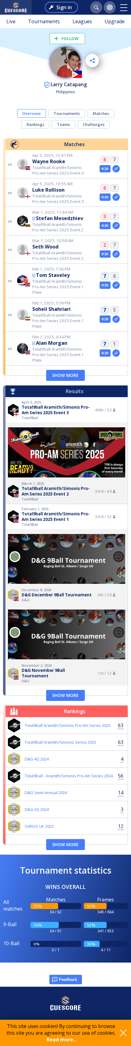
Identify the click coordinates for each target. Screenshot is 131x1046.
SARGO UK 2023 (39, 826)
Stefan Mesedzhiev (59, 218)
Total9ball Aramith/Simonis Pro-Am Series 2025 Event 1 (56, 516)
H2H (104, 169)
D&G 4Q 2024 (37, 759)
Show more (65, 375)
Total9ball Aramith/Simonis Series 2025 (60, 742)
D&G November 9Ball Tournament (43, 673)
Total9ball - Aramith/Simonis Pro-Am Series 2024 (69, 776)
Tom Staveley (53, 275)
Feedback (68, 979)
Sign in (64, 7)
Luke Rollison (48, 189)
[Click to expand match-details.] (116, 168)
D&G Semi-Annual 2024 (46, 792)
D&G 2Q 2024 (37, 809)
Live (11, 21)
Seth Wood (45, 246)
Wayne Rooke (48, 161)
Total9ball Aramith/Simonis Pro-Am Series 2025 (68, 725)
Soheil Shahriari (51, 309)
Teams (63, 124)
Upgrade (114, 21)
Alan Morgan (51, 343)
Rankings (35, 124)
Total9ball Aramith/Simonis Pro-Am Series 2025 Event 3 (56, 409)
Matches (101, 113)
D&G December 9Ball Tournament (57, 595)
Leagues (82, 21)
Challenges (93, 124)
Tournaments (44, 21)
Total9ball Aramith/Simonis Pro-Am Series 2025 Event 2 (56, 491)
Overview (31, 113)
